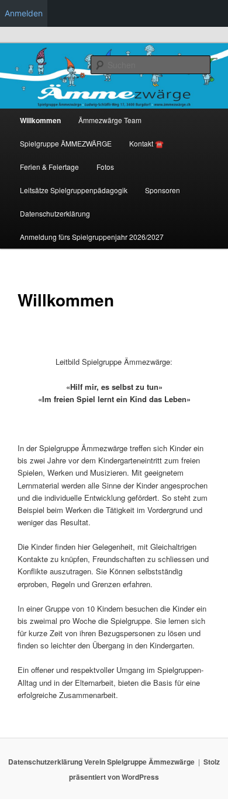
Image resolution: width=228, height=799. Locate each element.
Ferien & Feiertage (49, 167)
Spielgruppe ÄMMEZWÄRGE (66, 143)
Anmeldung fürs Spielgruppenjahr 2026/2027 (92, 237)
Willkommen (40, 120)
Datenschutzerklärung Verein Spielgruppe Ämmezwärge (101, 761)
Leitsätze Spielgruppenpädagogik (73, 190)
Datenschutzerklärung (55, 213)
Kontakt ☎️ (146, 143)
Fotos (105, 167)
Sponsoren (162, 190)
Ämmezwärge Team (109, 120)
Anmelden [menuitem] (24, 13)
